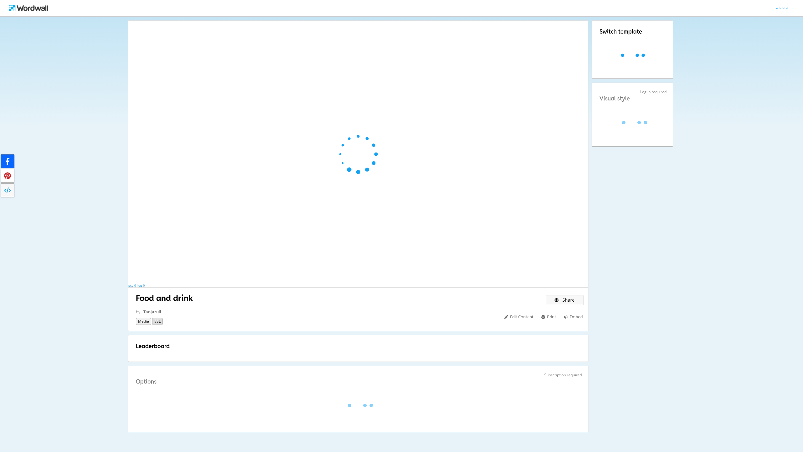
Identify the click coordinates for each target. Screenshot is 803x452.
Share (568, 300)
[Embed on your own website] (7, 190)
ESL (157, 321)
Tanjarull (152, 312)
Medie (143, 321)
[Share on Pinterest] (7, 176)
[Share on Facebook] (7, 161)
